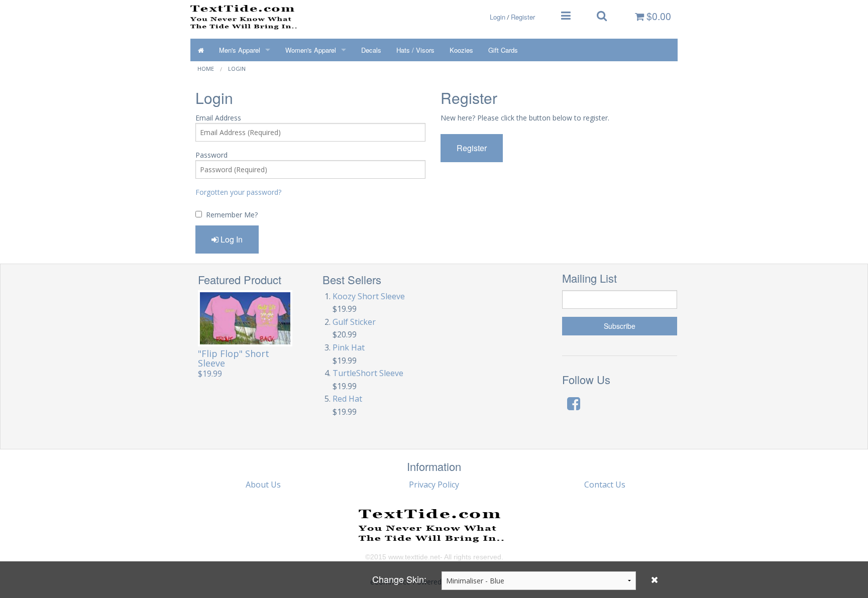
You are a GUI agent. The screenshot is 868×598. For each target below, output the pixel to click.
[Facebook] (573, 403)
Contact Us (604, 484)
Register (523, 17)
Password (211, 155)
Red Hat (347, 398)
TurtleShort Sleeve (368, 373)
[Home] (200, 50)
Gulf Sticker (354, 321)
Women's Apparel (310, 50)
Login (497, 17)
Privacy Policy (434, 484)
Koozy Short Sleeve (369, 296)
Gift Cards (503, 50)
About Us (263, 484)
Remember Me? (232, 214)
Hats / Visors (415, 50)
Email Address (218, 118)
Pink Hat (349, 347)
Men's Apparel (239, 50)
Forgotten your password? (238, 192)
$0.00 (657, 16)
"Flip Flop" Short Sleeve (233, 358)
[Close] (654, 579)
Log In (231, 239)
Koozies (461, 50)
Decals (371, 50)
